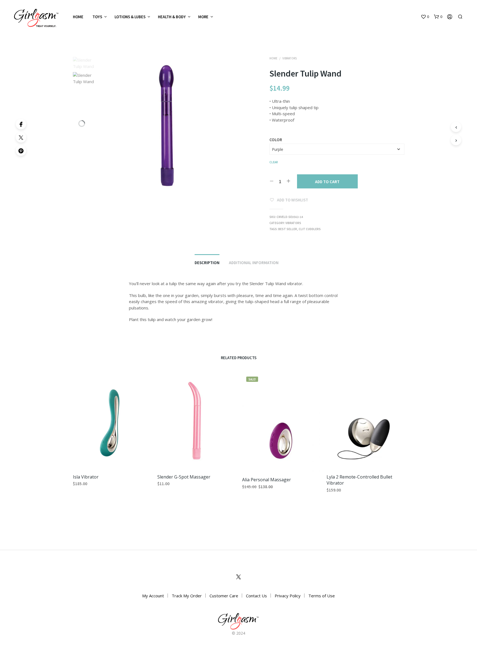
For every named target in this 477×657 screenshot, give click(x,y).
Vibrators (289, 58)
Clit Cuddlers (310, 229)
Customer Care (224, 595)
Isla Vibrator (86, 477)
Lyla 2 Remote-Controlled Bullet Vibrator (359, 480)
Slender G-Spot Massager (183, 477)
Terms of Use (321, 595)
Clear (273, 162)
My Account (153, 595)
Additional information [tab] (254, 262)
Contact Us (256, 595)
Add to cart (327, 181)
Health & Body (172, 16)
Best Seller (287, 229)
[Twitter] (21, 137)
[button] (425, 17)
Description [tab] (207, 262)
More (203, 16)
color (275, 139)
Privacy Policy (288, 595)
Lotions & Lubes (130, 16)
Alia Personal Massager (266, 480)
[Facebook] (21, 124)
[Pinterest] (21, 150)
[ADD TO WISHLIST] (111, 460)
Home (78, 16)
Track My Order (187, 595)
